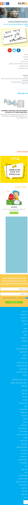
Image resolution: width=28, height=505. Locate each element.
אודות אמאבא (24, 314)
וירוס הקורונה (24, 469)
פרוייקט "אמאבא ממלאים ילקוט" (19, 380)
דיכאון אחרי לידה (23, 463)
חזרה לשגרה (24, 488)
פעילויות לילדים (23, 431)
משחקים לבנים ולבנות (22, 447)
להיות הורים (11, 22)
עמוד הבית (24, 22)
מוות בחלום (24, 390)
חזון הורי (25, 438)
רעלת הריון (24, 397)
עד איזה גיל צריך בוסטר (21, 482)
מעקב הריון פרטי (23, 485)
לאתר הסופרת (25, 83)
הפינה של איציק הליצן (22, 362)
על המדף (25, 375)
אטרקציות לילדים (23, 475)
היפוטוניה (25, 419)
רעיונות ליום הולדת (22, 460)
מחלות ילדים (24, 453)
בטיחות (25, 335)
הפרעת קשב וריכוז (22, 403)
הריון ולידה (24, 355)
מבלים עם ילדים (23, 369)
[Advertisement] (14, 135)
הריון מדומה (24, 415)
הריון (26, 466)
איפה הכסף (24, 331)
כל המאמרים (24, 318)
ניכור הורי (25, 422)
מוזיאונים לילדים (23, 409)
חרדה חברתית (23, 456)
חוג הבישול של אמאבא (21, 366)
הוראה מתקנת (23, 412)
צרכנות (25, 328)
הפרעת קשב (24, 444)
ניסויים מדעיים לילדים (22, 372)
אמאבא (25, 497)
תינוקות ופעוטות (23, 352)
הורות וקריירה (24, 338)
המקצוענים (24, 341)
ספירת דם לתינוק (23, 479)
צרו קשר (25, 324)
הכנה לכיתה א (23, 425)
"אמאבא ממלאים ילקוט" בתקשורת (18, 383)
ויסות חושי (25, 400)
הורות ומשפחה (18, 22)
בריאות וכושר (24, 358)
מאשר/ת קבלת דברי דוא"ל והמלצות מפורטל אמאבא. (13, 298)
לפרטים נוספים (14, 213)
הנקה (26, 472)
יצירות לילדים (24, 450)
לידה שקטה (24, 393)
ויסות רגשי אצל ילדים (22, 434)
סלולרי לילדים (23, 441)
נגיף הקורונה (24, 494)
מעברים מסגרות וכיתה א (21, 349)
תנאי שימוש (24, 321)
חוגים (26, 406)
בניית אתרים (24, 386)
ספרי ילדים (24, 491)
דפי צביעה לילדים (23, 428)
